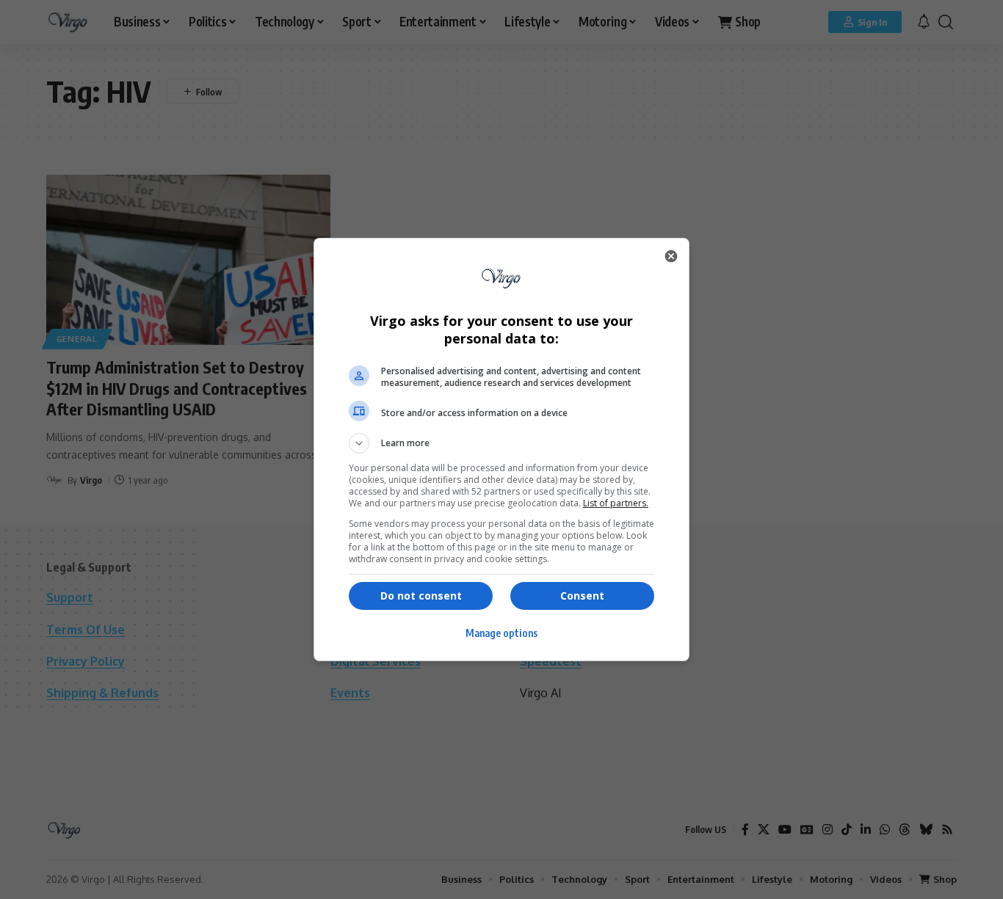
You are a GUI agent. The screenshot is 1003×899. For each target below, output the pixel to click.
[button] (501, 443)
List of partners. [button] (615, 503)
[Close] (671, 256)
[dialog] (501, 449)
